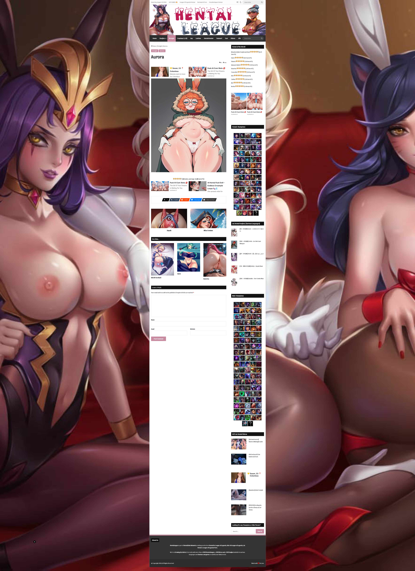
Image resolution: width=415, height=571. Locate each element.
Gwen (179, 274)
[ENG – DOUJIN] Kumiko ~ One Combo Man (252, 278)
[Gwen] (188, 257)
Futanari (219, 38)
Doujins (162, 38)
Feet (226, 38)
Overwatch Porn (202, 2)
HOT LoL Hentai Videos (239, 434)
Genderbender (208, 38)
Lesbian (198, 38)
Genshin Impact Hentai (215, 2)
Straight (171, 38)
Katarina (206, 279)
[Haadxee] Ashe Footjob (256, 490)
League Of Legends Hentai (187, 2)
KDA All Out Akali (156, 278)
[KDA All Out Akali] (162, 259)
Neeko (233, 86)
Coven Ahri (234, 72)
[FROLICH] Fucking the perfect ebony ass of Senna (255, 507)
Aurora (162, 51)
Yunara (233, 61)
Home (155, 38)
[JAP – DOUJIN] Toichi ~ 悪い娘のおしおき (252, 253)
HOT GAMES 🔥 (173, 2)
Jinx (232, 83)
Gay (191, 38)
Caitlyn (233, 79)
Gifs (239, 38)
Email (152, 329)
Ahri (232, 75)
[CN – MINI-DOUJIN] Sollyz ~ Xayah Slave (251, 266)
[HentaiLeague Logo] (207, 20)
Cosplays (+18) (182, 38)
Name (153, 320)
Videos (233, 38)
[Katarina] (214, 260)
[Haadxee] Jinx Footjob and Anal (240, 52)
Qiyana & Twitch (235, 65)
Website (192, 329)
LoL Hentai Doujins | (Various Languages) (246, 223)
